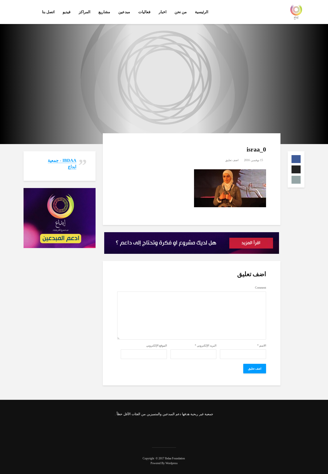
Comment (260, 287)
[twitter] (169, 429)
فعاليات (144, 12)
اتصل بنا (48, 12)
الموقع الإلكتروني (156, 345)
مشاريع (104, 12)
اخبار (162, 12)
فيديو (67, 12)
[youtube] (144, 429)
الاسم (261, 345)
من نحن (181, 12)
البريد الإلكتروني (205, 345)
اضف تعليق (231, 160)
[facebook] (182, 429)
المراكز (84, 12)
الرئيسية (201, 12)
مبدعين (124, 12)
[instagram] (157, 429)
